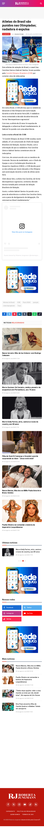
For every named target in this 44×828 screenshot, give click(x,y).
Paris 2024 (26, 302)
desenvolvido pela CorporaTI (30, 820)
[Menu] (3, 3)
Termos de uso (28, 814)
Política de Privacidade (26, 811)
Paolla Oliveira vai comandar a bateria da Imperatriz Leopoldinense (27, 679)
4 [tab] (25, 561)
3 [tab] (23, 561)
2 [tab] (21, 561)
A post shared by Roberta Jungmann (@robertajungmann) (23, 255)
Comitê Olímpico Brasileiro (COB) (19, 73)
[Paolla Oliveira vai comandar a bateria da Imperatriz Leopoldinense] (22, 511)
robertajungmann (9, 306)
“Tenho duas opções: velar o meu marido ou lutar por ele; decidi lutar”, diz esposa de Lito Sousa (28, 693)
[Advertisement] (22, 12)
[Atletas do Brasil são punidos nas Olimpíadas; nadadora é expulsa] (22, 49)
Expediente (10, 811)
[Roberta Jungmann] (22, 3)
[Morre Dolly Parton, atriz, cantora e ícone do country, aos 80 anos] (22, 408)
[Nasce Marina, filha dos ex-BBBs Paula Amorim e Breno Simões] (22, 476)
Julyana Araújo (19, 34)
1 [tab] (19, 561)
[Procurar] (41, 3)
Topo (19, 306)
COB (18, 302)
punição (35, 302)
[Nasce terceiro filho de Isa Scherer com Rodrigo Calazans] (22, 339)
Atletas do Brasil (9, 302)
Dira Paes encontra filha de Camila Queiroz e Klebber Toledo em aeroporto (28, 706)
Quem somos (15, 814)
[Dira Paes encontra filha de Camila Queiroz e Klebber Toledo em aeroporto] (8, 707)
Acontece (6, 34)
